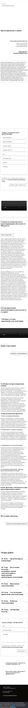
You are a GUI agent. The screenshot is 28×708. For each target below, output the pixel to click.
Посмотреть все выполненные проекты (16, 523)
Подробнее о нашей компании (18, 353)
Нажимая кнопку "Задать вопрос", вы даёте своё (13, 646)
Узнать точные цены (6, 234)
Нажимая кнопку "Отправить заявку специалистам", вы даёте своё (13, 180)
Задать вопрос (21, 651)
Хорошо (12, 707)
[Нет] (15, 707)
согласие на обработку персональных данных (12, 647)
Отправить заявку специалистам (17, 185)
